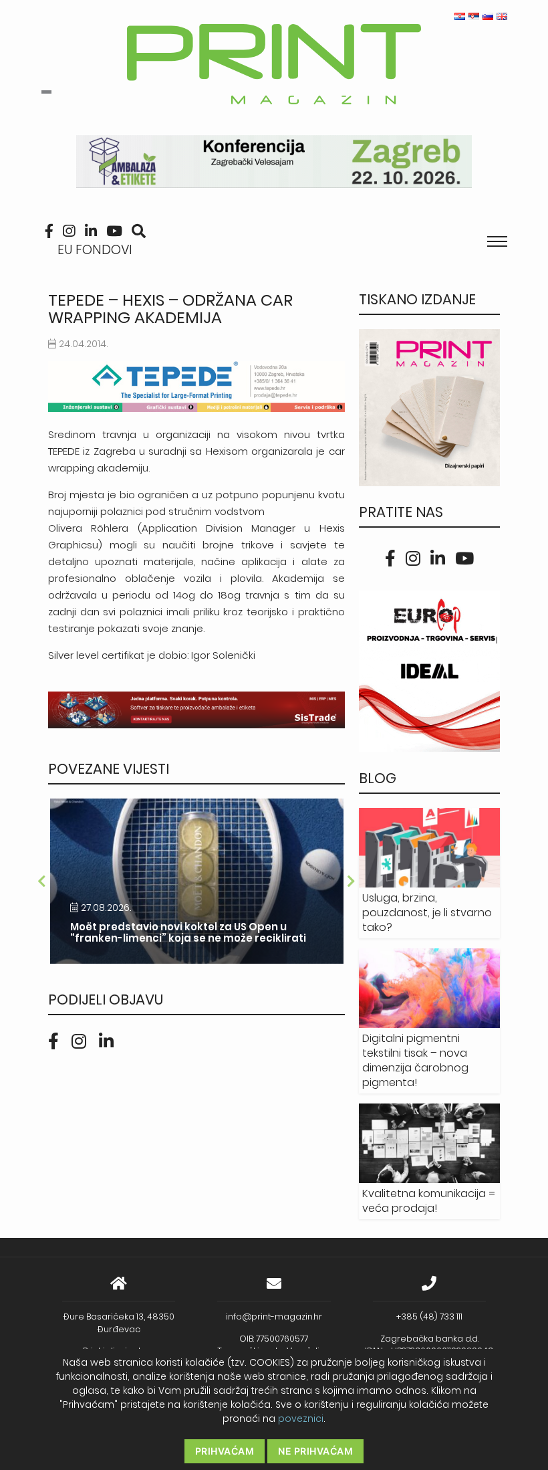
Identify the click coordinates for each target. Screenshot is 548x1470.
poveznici (300, 1418)
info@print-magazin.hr (274, 1316)
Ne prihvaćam (315, 1451)
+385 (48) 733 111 (429, 1316)
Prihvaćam (225, 1451)
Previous (41, 881)
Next (351, 881)
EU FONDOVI (94, 250)
